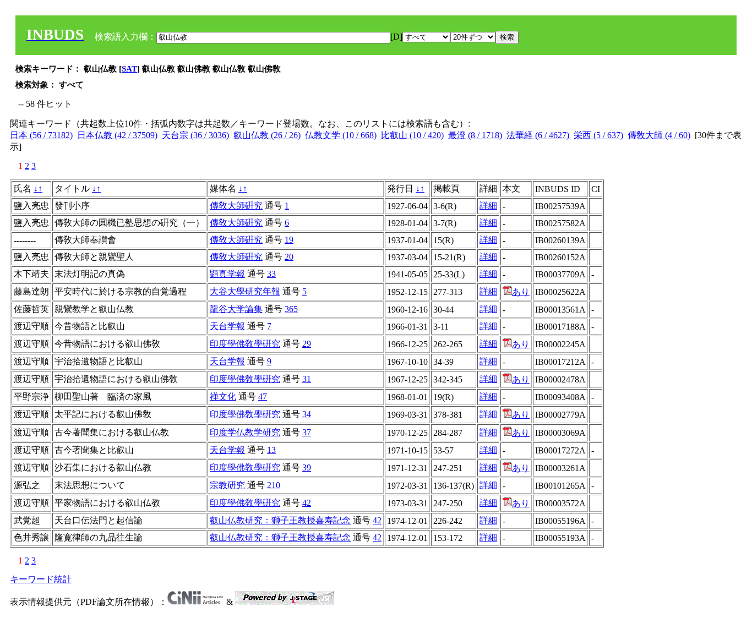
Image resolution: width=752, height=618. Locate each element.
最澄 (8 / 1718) (475, 135)
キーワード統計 (41, 579)
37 (306, 432)
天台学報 (227, 326)
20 (289, 256)
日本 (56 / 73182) (41, 135)
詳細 (488, 205)
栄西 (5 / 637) (598, 135)
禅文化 (223, 396)
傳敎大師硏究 (236, 205)
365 (291, 309)
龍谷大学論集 (236, 309)
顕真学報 (227, 273)
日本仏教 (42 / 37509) (117, 135)
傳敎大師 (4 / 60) (659, 135)
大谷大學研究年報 (245, 291)
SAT (129, 68)
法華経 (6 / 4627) (537, 135)
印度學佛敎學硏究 (245, 343)
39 (306, 467)
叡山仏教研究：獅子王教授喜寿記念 (280, 520)
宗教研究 (227, 485)
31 (306, 379)
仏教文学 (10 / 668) (341, 135)
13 (271, 450)
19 (289, 239)
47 (262, 396)
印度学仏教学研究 (245, 432)
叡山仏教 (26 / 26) (267, 135)
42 (306, 502)
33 (271, 273)
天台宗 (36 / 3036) (195, 135)
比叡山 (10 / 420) (412, 135)
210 (273, 485)
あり (521, 292)
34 (306, 414)
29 (306, 343)
